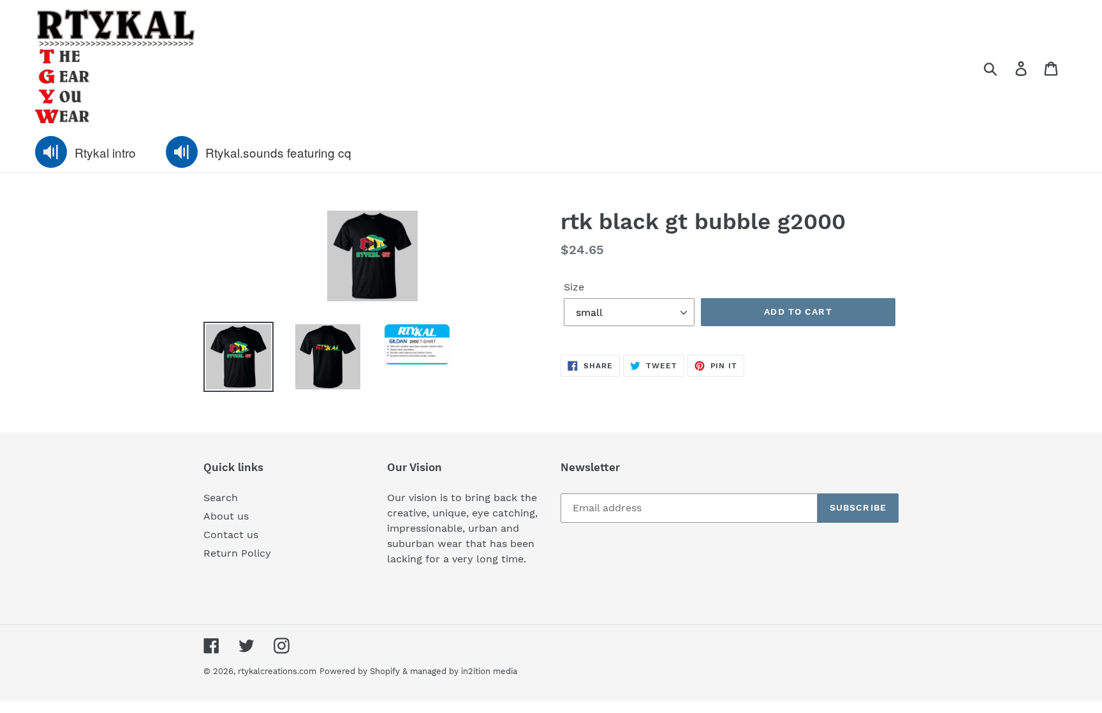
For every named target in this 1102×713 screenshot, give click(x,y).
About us (226, 516)
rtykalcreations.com (277, 671)
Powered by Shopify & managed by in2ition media (418, 671)
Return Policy (237, 553)
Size (574, 287)
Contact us (230, 535)
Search (220, 498)
